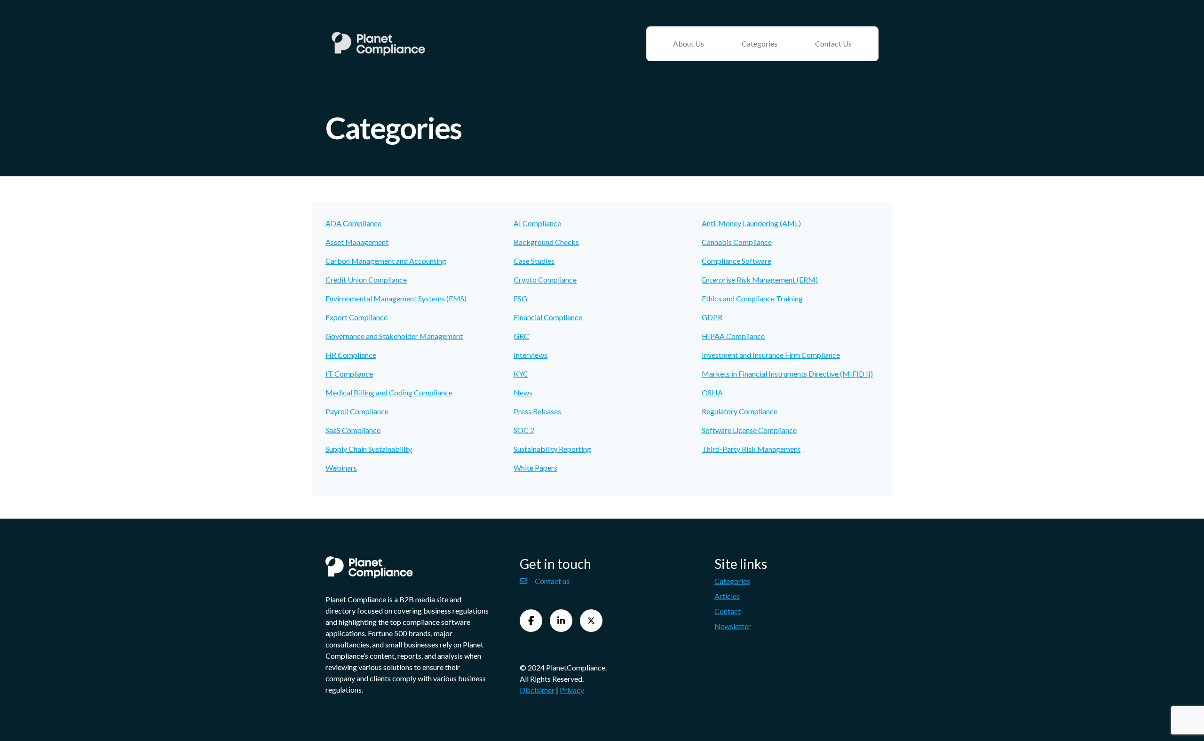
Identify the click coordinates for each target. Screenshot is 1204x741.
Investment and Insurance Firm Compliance (771, 354)
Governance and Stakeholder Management (394, 335)
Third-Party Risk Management (751, 448)
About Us (688, 43)
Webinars (341, 467)
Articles (727, 595)
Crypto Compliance (545, 279)
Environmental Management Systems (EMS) (396, 298)
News (523, 392)
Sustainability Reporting (552, 448)
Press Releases (537, 411)
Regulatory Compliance (739, 411)
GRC (521, 335)
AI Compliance (537, 223)
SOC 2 (524, 430)
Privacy (572, 690)
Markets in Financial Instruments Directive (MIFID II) (787, 373)
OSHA (712, 392)
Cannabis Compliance (737, 241)
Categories (759, 43)
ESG (520, 298)
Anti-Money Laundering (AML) (751, 223)
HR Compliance (350, 354)
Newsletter (732, 626)
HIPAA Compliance (733, 335)
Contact (727, 611)
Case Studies (534, 260)
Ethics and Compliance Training (752, 298)
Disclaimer (537, 690)
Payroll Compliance (356, 411)
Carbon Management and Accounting (385, 260)
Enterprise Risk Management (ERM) (760, 279)
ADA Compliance (353, 223)
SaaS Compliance (352, 430)
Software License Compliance (749, 430)
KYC (521, 373)
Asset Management (356, 241)
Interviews (530, 354)
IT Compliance (349, 373)
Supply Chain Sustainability (368, 448)
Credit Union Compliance (366, 279)
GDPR (712, 317)
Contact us (552, 580)
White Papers (535, 467)
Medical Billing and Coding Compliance (388, 392)
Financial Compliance (548, 317)
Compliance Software (736, 260)
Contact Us (833, 43)
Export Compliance (356, 317)
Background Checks (546, 241)
